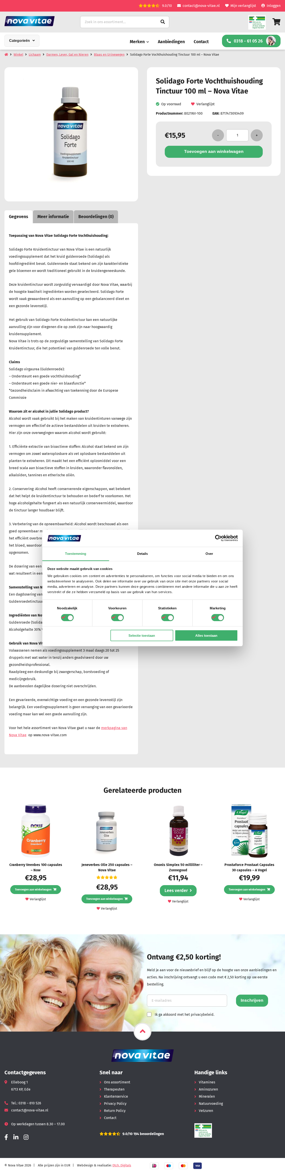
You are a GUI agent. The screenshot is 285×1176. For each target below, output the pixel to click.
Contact (201, 41)
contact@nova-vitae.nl (201, 6)
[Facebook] (6, 1137)
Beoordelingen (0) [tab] (96, 216)
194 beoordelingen (148, 1134)
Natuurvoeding (211, 1103)
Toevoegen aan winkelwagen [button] (33, 889)
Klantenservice (116, 1096)
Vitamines (207, 1082)
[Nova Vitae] (35, 21)
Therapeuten (114, 1089)
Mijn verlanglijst (243, 6)
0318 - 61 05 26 (248, 41)
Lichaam (35, 55)
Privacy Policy (115, 1103)
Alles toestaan (206, 635)
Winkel (18, 55)
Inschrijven (252, 1000)
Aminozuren (208, 1089)
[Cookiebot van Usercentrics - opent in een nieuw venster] (218, 538)
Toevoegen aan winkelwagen (214, 151)
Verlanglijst (205, 104)
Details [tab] (142, 554)
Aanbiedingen (171, 41)
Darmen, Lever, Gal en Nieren (67, 55)
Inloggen (274, 6)
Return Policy (115, 1111)
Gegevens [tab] (18, 216)
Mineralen (207, 1096)
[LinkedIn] (15, 1137)
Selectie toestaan (141, 635)
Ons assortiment (117, 1082)
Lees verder (176, 890)
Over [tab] (209, 554)
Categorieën (19, 41)
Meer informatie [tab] (53, 216)
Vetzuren (206, 1111)
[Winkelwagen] (277, 22)
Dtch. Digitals (121, 1165)
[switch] (117, 617)
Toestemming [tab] (75, 554)
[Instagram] (26, 1137)
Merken (137, 41)
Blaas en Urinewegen (109, 55)
